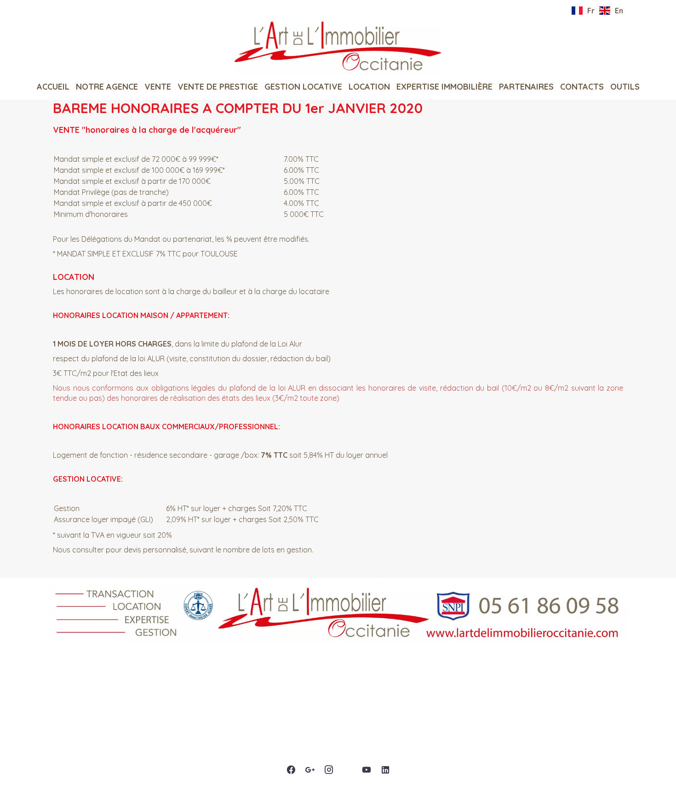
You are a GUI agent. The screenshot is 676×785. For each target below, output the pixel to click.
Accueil (338, 48)
